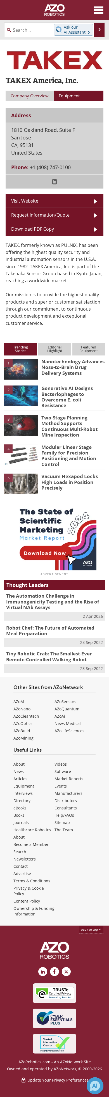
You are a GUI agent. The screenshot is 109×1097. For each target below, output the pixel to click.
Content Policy (26, 901)
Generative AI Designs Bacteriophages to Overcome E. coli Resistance (67, 396)
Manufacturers (68, 793)
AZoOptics (22, 723)
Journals (21, 822)
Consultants (65, 808)
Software (62, 771)
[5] (21, 483)
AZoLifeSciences (69, 730)
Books (18, 815)
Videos (60, 764)
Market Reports (68, 778)
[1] (21, 368)
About (19, 764)
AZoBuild (21, 730)
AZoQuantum (66, 709)
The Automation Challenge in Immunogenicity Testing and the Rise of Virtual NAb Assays (52, 602)
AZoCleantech (26, 716)
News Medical (67, 723)
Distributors (65, 800)
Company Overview (30, 95)
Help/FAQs (64, 815)
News (18, 771)
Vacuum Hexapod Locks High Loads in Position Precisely (69, 482)
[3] (21, 424)
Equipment (23, 786)
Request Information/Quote (40, 215)
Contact (20, 866)
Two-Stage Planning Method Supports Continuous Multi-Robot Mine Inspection (69, 426)
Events (60, 786)
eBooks (20, 808)
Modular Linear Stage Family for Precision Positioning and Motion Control (68, 455)
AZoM (18, 701)
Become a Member (31, 844)
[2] (21, 395)
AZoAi (59, 716)
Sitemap (62, 822)
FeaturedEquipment (88, 349)
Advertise (22, 873)
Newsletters (24, 859)
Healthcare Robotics (32, 829)
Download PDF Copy (32, 229)
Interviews (23, 793)
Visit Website (24, 201)
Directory (21, 800)
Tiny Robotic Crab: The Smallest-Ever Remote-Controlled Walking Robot (49, 656)
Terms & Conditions (31, 880)
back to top (90, 929)
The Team (63, 829)
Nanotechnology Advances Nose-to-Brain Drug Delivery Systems (73, 367)
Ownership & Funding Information (33, 911)
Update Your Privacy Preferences (57, 1080)
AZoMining (23, 738)
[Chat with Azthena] (95, 1085)
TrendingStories (20, 349)
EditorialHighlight (54, 349)
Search (19, 851)
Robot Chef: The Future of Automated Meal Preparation (50, 631)
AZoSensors (65, 701)
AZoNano (21, 709)
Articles (20, 778)
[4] (21, 454)
